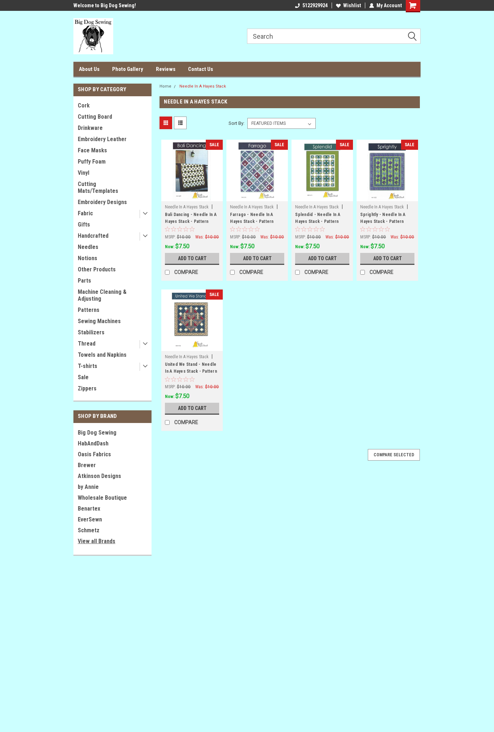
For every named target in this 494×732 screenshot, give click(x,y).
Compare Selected (394, 454)
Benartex (89, 508)
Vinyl (83, 172)
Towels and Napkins (102, 354)
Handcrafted (93, 235)
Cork (84, 105)
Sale (83, 377)
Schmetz (88, 530)
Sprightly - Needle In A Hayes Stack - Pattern (382, 218)
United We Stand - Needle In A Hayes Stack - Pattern (191, 368)
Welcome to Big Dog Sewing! (104, 5)
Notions (87, 258)
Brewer (87, 465)
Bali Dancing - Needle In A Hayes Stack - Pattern (191, 218)
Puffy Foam (92, 161)
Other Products (97, 269)
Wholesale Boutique (102, 497)
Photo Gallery (127, 69)
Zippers (87, 388)
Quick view (192, 196)
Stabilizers (91, 332)
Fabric (85, 213)
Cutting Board (95, 116)
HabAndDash (93, 443)
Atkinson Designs (99, 476)
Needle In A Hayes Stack (202, 86)
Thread (86, 343)
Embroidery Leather (102, 139)
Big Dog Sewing (97, 432)
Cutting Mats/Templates (98, 187)
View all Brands (96, 541)
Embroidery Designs (102, 202)
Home (165, 86)
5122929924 (315, 5)
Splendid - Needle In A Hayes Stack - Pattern (317, 218)
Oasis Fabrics (94, 454)
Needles (88, 247)
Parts (84, 280)
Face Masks (92, 150)
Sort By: (236, 123)
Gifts (84, 224)
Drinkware (90, 127)
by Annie (88, 486)
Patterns (88, 309)
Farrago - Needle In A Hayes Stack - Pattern (251, 218)
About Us (89, 69)
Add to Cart (192, 258)
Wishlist (352, 5)
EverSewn (90, 519)
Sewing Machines (99, 321)
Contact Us (200, 69)
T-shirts (87, 366)
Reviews (165, 69)
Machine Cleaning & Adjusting (102, 295)
